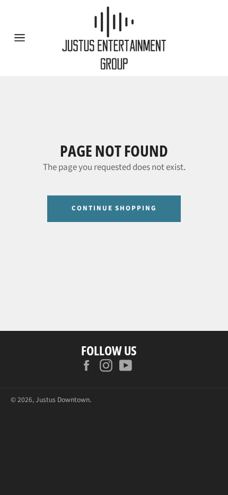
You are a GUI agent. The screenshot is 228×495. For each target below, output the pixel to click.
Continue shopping (114, 208)
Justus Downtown (63, 400)
